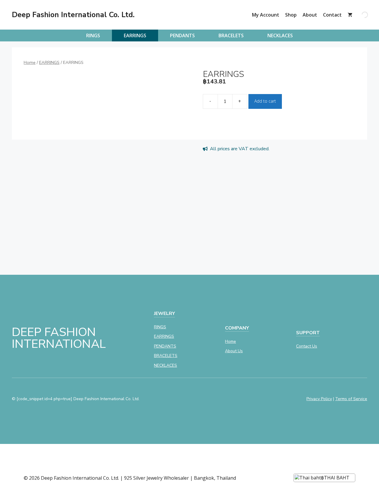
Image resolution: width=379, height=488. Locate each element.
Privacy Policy (319, 399)
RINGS (93, 35)
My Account (265, 15)
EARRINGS (135, 35)
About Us (234, 351)
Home (30, 62)
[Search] (359, 15)
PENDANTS (182, 35)
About (310, 15)
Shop (291, 15)
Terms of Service (351, 399)
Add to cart (265, 101)
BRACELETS (231, 35)
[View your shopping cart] (350, 15)
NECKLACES (280, 35)
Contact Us (306, 346)
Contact (332, 15)
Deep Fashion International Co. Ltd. (73, 15)
